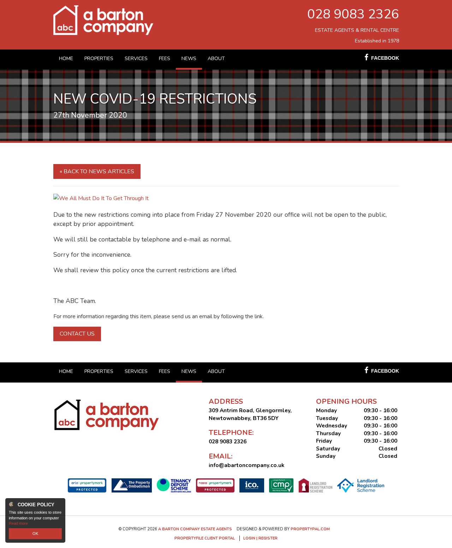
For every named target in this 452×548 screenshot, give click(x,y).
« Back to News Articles (97, 171)
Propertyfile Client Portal (204, 538)
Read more (18, 523)
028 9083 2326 (353, 14)
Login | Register (260, 538)
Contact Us (77, 334)
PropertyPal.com (310, 529)
